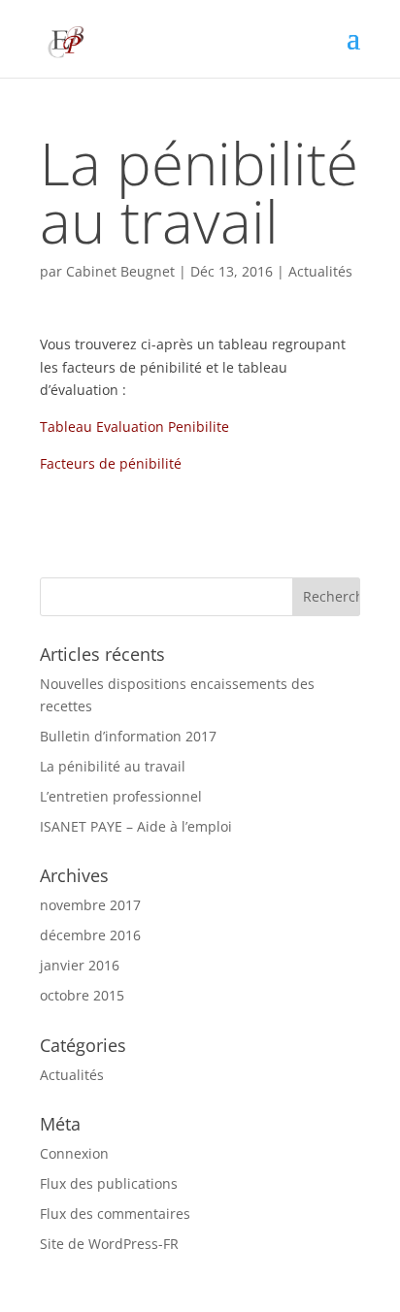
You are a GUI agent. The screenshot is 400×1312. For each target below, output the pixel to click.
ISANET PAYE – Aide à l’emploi (136, 826)
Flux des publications (109, 1183)
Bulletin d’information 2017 (128, 736)
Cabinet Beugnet (120, 271)
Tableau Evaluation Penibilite (134, 426)
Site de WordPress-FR (109, 1243)
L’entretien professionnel (121, 796)
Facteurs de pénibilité (111, 463)
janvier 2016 (79, 965)
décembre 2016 (90, 935)
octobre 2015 (82, 995)
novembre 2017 (90, 905)
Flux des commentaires (115, 1213)
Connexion (74, 1153)
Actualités (320, 271)
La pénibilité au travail (112, 766)
